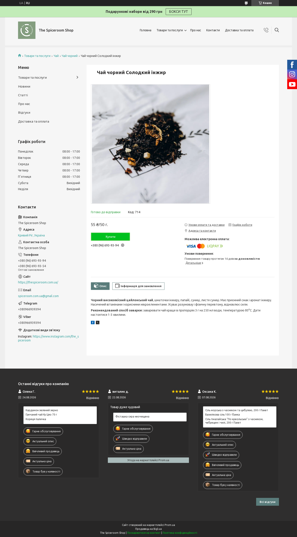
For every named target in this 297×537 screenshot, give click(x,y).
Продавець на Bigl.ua (148, 528)
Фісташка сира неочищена (132, 416)
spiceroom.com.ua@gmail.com (38, 296)
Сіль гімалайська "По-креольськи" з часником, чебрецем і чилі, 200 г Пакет (234, 421)
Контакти (213, 30)
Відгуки (24, 112)
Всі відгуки (267, 501)
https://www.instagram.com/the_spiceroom (48, 338)
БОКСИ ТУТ (178, 11)
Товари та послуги (170, 30)
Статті (23, 95)
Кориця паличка (36, 419)
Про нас (195, 30)
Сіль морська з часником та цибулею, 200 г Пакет (236, 410)
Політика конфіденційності (180, 532)
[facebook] (93, 323)
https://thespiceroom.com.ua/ (38, 282)
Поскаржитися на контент (144, 532)
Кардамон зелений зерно (42, 410)
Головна (145, 30)
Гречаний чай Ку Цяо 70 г (41, 414)
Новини (24, 86)
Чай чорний (70, 56)
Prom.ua (170, 525)
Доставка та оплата (239, 30)
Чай (56, 56)
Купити (110, 236)
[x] (97, 323)
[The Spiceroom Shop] (26, 30)
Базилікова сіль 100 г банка (222, 414)
